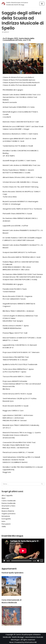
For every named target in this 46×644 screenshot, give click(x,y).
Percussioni (6, 524)
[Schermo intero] (42, 561)
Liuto (3, 521)
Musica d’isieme (8, 511)
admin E (6, 32)
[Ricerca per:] (23, 484)
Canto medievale (9, 500)
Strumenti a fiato (8, 506)
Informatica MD (31, 642)
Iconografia (6, 519)
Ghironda (5, 508)
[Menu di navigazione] (41, 3)
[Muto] (38, 561)
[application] (23, 551)
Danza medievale (9, 503)
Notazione (6, 516)
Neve (11, 642)
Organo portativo (9, 513)
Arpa (3, 498)
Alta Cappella (7, 495)
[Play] (4, 561)
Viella (4, 526)
